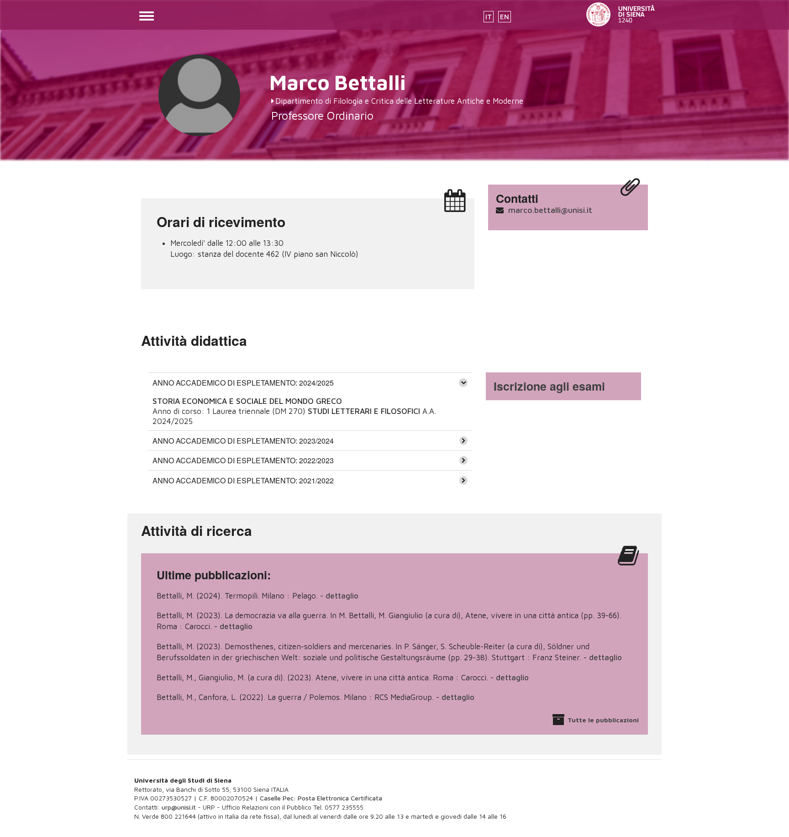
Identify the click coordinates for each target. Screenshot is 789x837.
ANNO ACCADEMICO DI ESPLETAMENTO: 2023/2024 (243, 440)
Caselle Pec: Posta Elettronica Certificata (321, 798)
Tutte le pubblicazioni (603, 720)
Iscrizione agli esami (549, 386)
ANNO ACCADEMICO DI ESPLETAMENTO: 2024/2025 (243, 382)
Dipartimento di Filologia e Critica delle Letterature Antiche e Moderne (399, 101)
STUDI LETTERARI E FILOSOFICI (364, 411)
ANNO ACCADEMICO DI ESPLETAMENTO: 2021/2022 (243, 480)
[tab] (310, 382)
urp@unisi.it (179, 807)
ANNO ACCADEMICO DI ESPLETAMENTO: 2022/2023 (243, 460)
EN (504, 17)
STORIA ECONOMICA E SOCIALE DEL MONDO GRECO (247, 401)
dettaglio (342, 595)
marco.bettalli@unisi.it (550, 210)
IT (488, 17)
